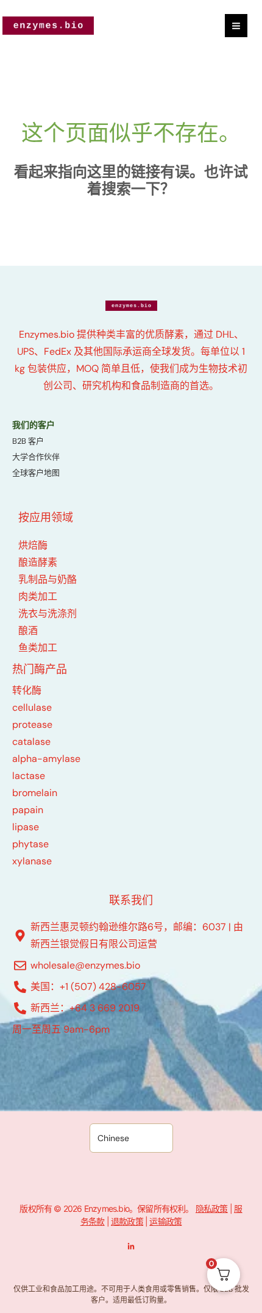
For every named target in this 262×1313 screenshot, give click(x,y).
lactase (28, 775)
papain (27, 809)
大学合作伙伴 (36, 457)
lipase (25, 826)
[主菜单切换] (236, 25)
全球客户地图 (36, 473)
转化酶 (26, 690)
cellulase (32, 707)
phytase (30, 844)
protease (32, 724)
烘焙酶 (33, 545)
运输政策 (165, 1221)
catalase (31, 741)
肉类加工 (37, 596)
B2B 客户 (28, 441)
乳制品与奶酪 (47, 579)
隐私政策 (212, 1208)
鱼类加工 (37, 647)
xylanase (32, 861)
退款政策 (127, 1221)
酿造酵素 (37, 562)
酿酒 (28, 630)
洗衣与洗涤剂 (47, 613)
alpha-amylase (46, 758)
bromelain (34, 792)
